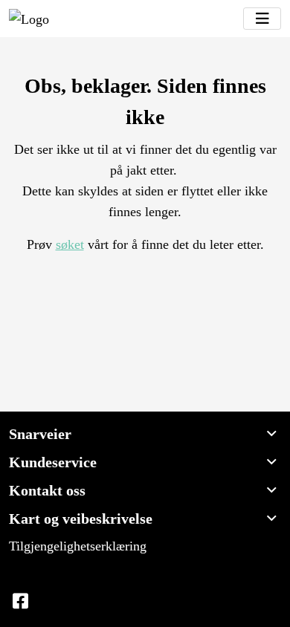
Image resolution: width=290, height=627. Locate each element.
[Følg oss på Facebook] (20, 601)
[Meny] (262, 18)
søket (70, 244)
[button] (145, 434)
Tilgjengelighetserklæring (77, 546)
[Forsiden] (29, 18)
